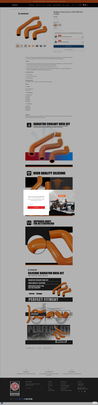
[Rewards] (2, 403)
